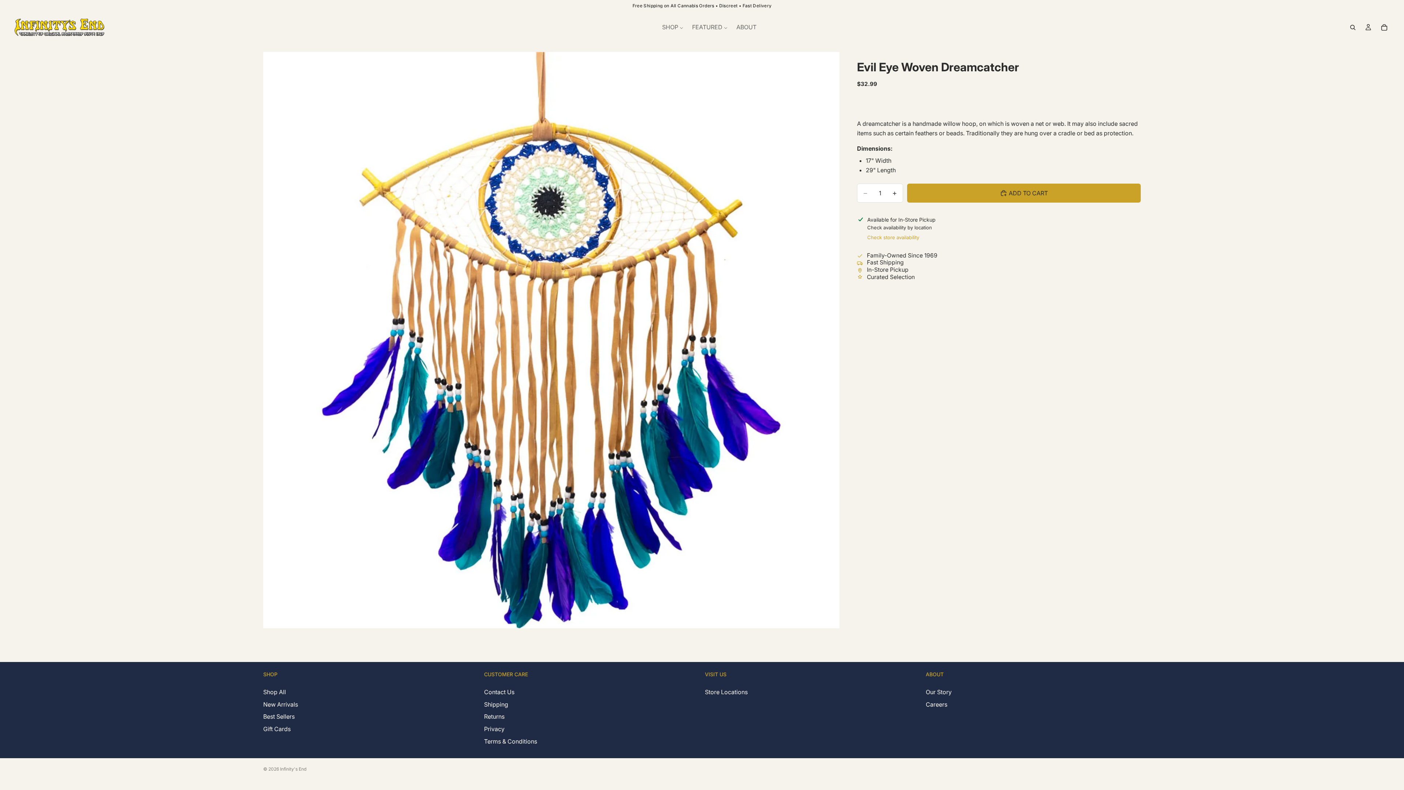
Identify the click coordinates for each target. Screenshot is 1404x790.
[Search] (1353, 27)
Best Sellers (279, 717)
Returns (494, 717)
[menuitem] (672, 27)
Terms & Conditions (510, 741)
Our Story (939, 692)
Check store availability (893, 237)
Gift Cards (277, 729)
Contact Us (499, 692)
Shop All (274, 692)
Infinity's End (293, 769)
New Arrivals (280, 704)
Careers (936, 704)
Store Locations (726, 692)
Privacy (494, 729)
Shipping (496, 704)
